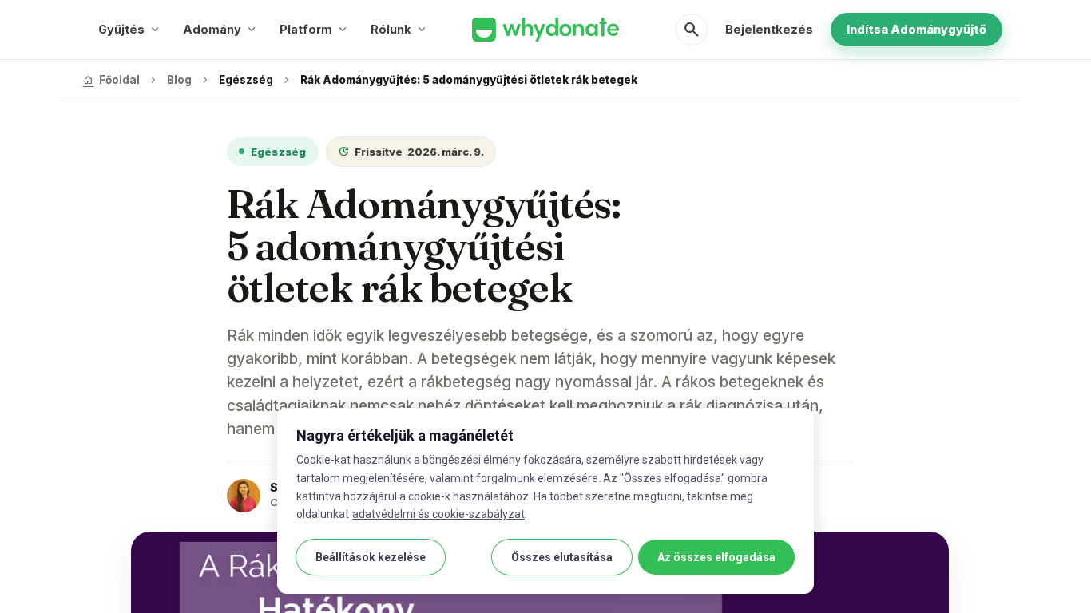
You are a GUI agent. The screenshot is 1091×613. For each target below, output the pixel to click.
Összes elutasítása (562, 557)
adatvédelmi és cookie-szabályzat (438, 514)
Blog (179, 79)
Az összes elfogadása (716, 557)
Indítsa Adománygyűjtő (916, 29)
